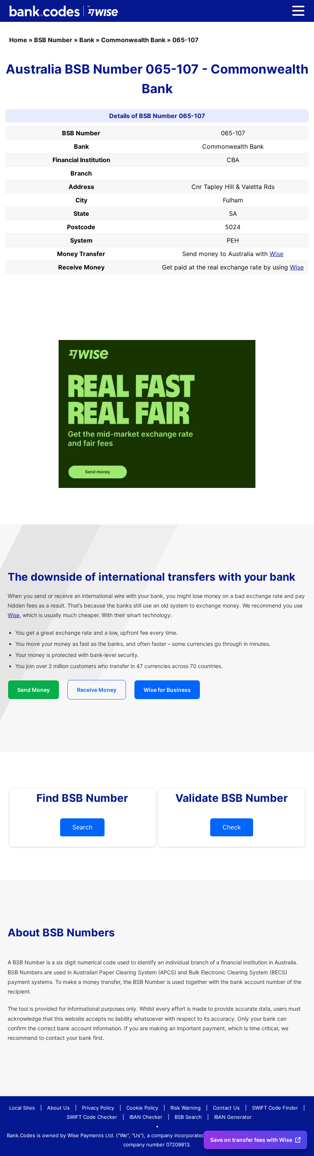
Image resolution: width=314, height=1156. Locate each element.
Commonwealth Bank (133, 40)
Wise (276, 254)
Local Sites (22, 1108)
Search (82, 827)
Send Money (33, 689)
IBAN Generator (233, 1117)
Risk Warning (185, 1108)
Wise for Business (167, 689)
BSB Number (53, 40)
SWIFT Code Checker (92, 1117)
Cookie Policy (142, 1108)
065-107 (185, 40)
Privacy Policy (98, 1108)
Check (231, 827)
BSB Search (188, 1117)
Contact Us (226, 1108)
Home (18, 40)
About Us (58, 1108)
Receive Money (96, 689)
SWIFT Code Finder (275, 1108)
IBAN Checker (145, 1117)
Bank (86, 40)
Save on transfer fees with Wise (251, 1139)
